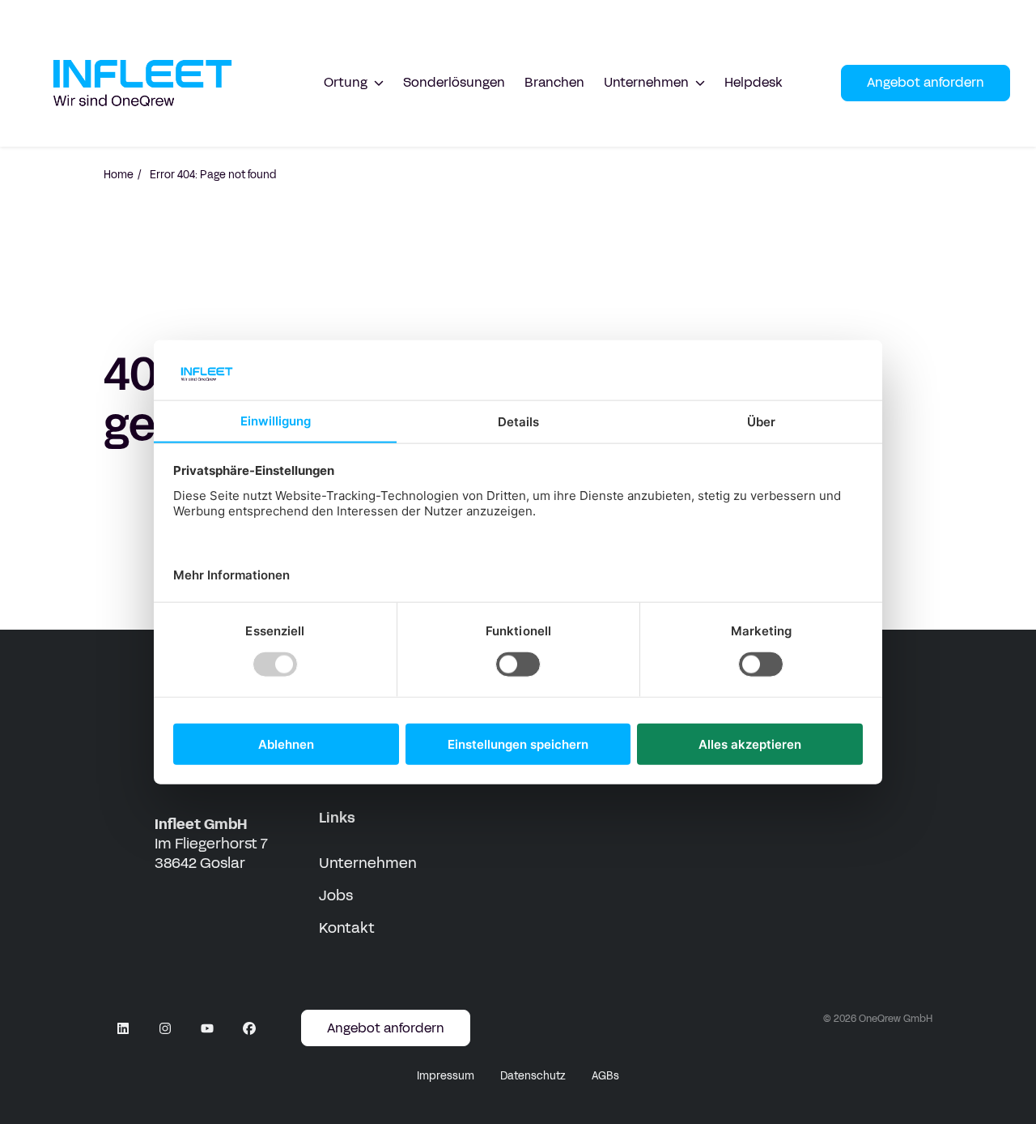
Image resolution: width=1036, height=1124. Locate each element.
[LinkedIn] (123, 1028)
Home (119, 175)
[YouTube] (207, 1028)
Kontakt (347, 927)
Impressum (445, 1076)
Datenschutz (533, 1076)
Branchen (554, 82)
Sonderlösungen (454, 82)
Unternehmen (368, 863)
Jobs (336, 895)
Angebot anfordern (925, 82)
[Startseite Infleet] (142, 83)
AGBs (605, 1076)
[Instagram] (165, 1028)
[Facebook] (249, 1028)
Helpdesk (753, 82)
